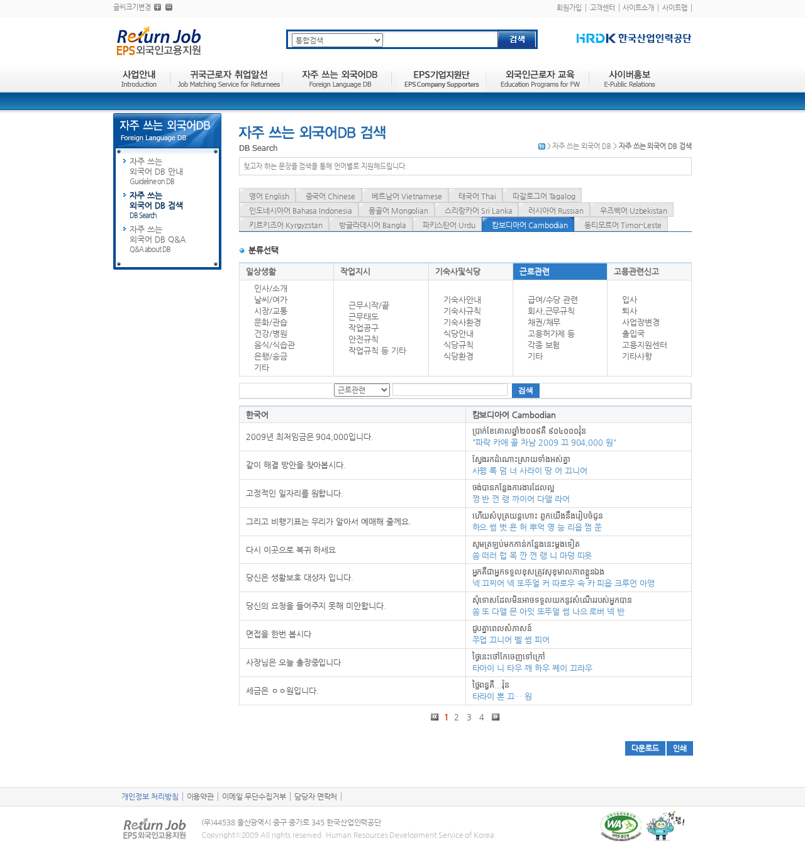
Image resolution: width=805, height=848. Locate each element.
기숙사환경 (462, 322)
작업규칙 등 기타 (377, 350)
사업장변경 (641, 322)
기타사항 (637, 356)
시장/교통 (270, 311)
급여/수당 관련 (553, 299)
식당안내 (458, 333)
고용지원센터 (644, 345)
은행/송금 (270, 356)
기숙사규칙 (462, 311)
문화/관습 (270, 322)
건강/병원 (270, 333)
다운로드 (645, 748)
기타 (261, 367)
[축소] (169, 7)
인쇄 (680, 748)
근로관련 (534, 271)
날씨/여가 (270, 299)
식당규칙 (458, 345)
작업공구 (363, 328)
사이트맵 (674, 8)
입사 (629, 299)
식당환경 (458, 356)
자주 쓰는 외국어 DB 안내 (156, 171)
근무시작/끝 (368, 305)
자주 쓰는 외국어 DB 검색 (156, 204)
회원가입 (569, 8)
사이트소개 (638, 8)
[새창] (634, 38)
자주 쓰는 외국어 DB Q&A (158, 238)
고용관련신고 (636, 271)
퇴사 (629, 311)
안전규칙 (363, 339)
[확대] (157, 7)
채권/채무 (544, 322)
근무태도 (363, 316)
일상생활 (261, 271)
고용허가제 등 (551, 333)
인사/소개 (270, 288)
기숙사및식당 (457, 271)
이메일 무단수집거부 (254, 796)
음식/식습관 (274, 345)
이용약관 (200, 796)
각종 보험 (544, 345)
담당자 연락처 (316, 796)
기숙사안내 (462, 299)
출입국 (633, 333)
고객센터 (602, 8)
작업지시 (355, 271)
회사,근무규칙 (551, 311)
